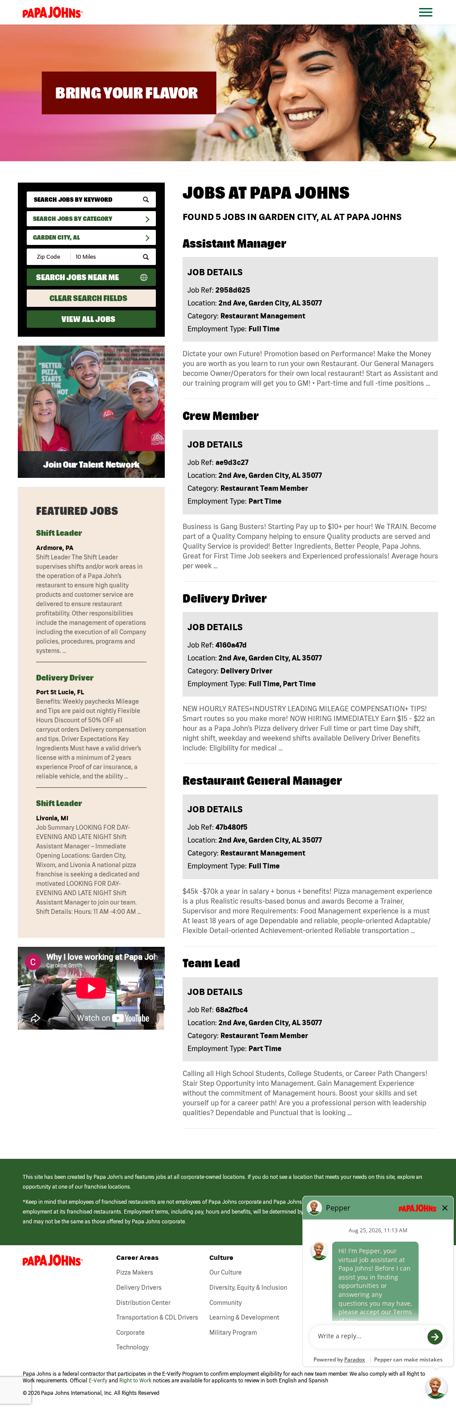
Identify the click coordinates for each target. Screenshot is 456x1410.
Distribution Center (143, 1302)
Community (225, 1302)
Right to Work (135, 1380)
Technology (132, 1347)
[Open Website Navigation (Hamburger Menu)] (430, 23)
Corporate (130, 1332)
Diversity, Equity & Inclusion (248, 1287)
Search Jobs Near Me (77, 277)
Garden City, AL (56, 237)
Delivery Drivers (139, 1287)
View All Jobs (88, 319)
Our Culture (225, 1272)
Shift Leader (59, 533)
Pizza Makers (134, 1272)
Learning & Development (244, 1317)
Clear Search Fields (88, 298)
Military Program (233, 1332)
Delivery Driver (65, 677)
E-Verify (98, 1380)
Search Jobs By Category (72, 218)
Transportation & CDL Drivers (157, 1317)
